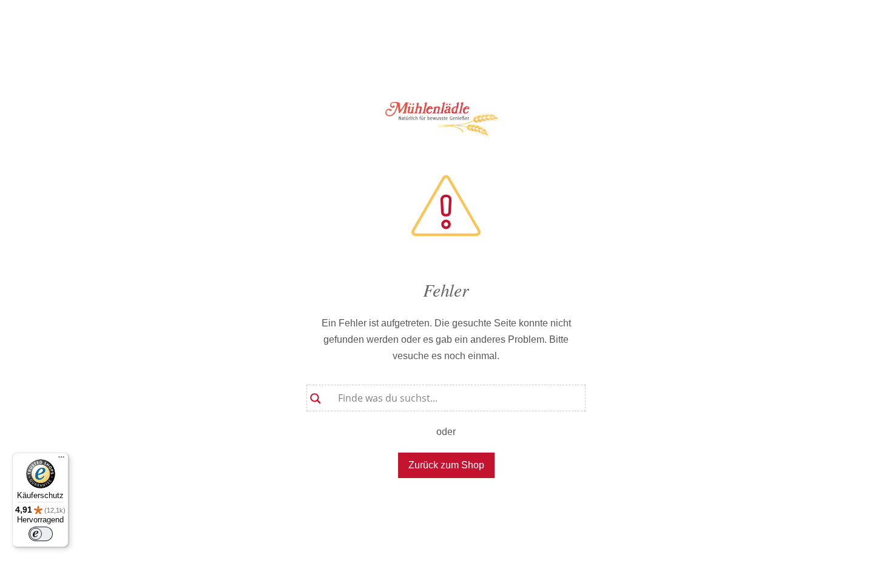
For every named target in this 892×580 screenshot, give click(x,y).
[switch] (41, 534)
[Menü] (61, 460)
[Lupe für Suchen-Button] (315, 393)
